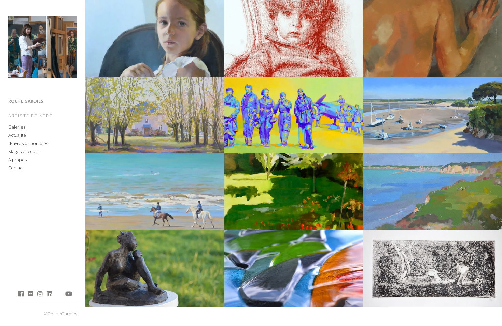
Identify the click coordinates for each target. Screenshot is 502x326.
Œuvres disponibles (28, 143)
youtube (68, 293)
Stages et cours (23, 151)
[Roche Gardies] (42, 48)
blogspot (59, 293)
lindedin (49, 293)
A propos (17, 160)
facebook (20, 293)
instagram (40, 293)
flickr (30, 293)
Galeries (16, 127)
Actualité (17, 135)
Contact (16, 168)
